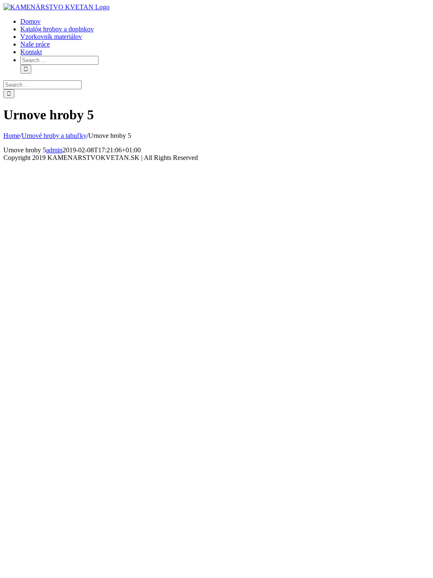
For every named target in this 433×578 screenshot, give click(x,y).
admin (54, 150)
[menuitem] (30, 21)
